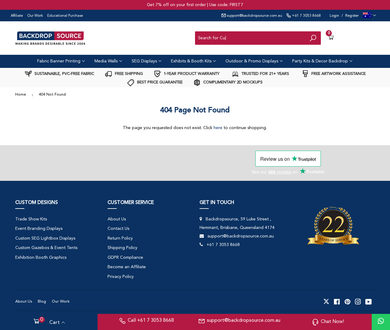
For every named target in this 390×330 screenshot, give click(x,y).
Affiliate (17, 16)
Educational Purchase (65, 16)
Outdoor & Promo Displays (252, 61)
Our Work (35, 16)
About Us (117, 219)
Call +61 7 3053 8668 (151, 320)
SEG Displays (145, 61)
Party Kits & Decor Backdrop (320, 61)
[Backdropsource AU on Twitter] (326, 302)
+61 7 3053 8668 (306, 16)
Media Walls (106, 61)
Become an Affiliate (127, 267)
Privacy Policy (121, 277)
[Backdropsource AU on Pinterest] (347, 302)
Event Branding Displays (38, 228)
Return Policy (120, 238)
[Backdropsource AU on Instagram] (358, 302)
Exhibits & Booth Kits (192, 61)
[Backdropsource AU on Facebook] (337, 302)
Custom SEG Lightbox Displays (45, 238)
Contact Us (118, 228)
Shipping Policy (122, 248)
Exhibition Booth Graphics (40, 257)
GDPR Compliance (125, 257)
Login (334, 16)
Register (352, 16)
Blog (42, 302)
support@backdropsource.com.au (254, 16)
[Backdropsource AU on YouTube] (368, 302)
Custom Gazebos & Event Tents (46, 248)
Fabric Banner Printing (59, 61)
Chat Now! (332, 321)
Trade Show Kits (31, 219)
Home (20, 95)
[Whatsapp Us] (381, 322)
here (218, 128)
